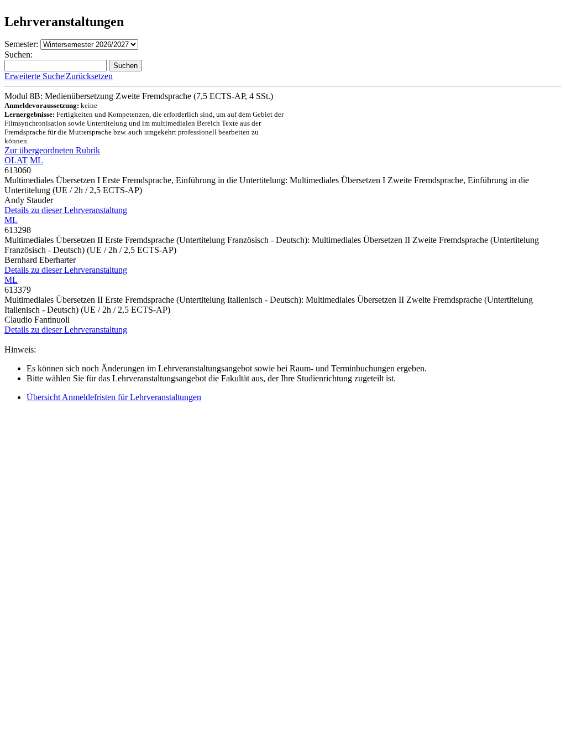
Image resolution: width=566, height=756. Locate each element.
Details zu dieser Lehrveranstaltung (65, 210)
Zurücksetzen (89, 76)
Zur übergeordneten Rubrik (52, 150)
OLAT (16, 160)
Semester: (21, 44)
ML (36, 160)
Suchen (125, 65)
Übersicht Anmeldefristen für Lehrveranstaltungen (114, 397)
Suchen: (18, 54)
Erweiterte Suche (34, 76)
